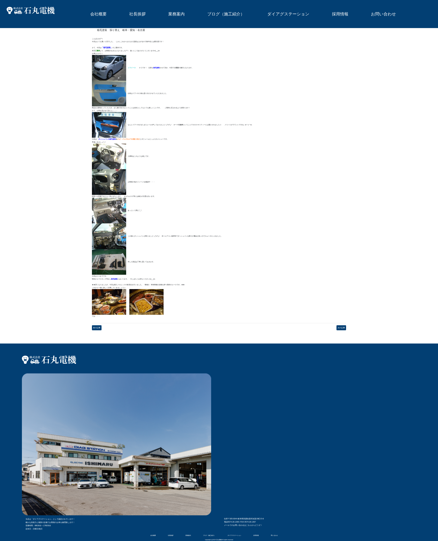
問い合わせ (274, 535)
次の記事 (341, 328)
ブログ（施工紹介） (226, 14)
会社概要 (98, 14)
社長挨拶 (137, 14)
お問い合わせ (383, 14)
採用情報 (340, 14)
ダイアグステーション (288, 14)
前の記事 (96, 328)
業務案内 (176, 14)
